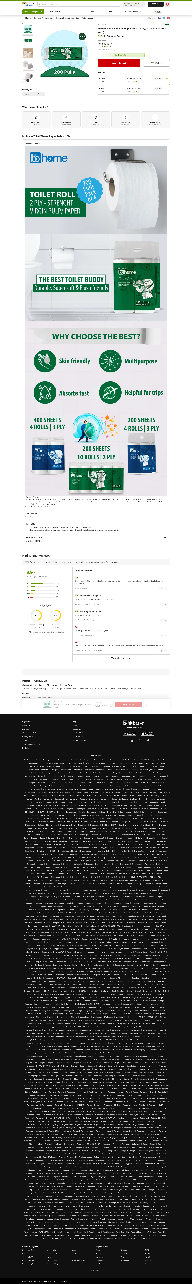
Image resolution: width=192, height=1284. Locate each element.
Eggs (73, 1257)
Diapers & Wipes (53, 1264)
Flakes (74, 1253)
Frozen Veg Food (29, 1264)
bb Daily (25, 748)
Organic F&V (27, 1257)
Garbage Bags (56, 689)
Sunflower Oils (28, 1250)
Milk (23, 1253)
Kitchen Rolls (71, 689)
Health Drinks (52, 1253)
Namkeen (51, 1257)
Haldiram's (100, 1264)
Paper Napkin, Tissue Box (91, 689)
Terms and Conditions (31, 744)
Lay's (147, 1264)
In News (25, 729)
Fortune (148, 1260)
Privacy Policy (27, 737)
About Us (26, 725)
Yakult (147, 1257)
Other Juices (52, 1260)
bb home (102, 24)
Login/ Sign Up (155, 4)
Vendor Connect (79, 740)
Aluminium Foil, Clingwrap (35, 689)
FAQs (74, 725)
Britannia (99, 1260)
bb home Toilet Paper (42, 697)
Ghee (73, 1250)
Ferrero (124, 1264)
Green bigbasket (29, 733)
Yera (122, 1257)
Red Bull (99, 1253)
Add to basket (119, 63)
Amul (98, 1250)
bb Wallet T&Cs (78, 737)
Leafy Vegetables (78, 1260)
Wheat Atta (51, 1250)
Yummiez (99, 1257)
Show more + (96, 1270)
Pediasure (149, 1253)
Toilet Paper (110, 689)
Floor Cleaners (28, 1260)
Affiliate (25, 740)
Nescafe (124, 1250)
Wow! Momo (125, 1260)
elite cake (124, 1253)
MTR (147, 1250)
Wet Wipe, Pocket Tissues (129, 689)
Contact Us (76, 729)
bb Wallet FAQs (78, 733)
